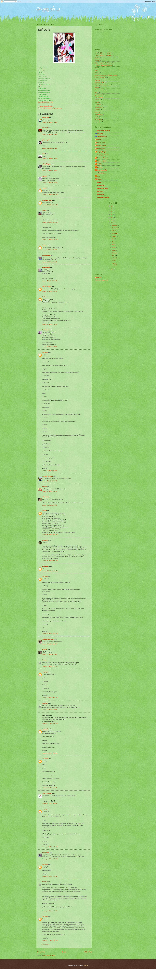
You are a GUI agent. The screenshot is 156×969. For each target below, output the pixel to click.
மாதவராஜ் (45, 540)
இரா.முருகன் (100, 194)
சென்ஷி (44, 486)
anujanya (45, 352)
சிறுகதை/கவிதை (57, 108)
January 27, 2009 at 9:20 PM (49, 491)
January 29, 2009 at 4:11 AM (49, 654)
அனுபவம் (97, 60)
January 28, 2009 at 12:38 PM (49, 644)
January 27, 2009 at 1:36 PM (49, 262)
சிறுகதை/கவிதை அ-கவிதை (102, 85)
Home (64, 952)
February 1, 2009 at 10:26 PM (49, 753)
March (114, 250)
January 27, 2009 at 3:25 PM (49, 291)
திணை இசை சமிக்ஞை (103, 197)
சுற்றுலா (97, 87)
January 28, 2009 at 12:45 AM (49, 534)
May (113, 244)
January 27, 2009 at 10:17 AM (49, 205)
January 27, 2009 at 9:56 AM (49, 182)
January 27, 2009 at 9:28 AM (49, 170)
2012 (112, 214)
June (113, 242)
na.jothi (44, 188)
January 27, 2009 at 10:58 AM (49, 222)
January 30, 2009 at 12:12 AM (49, 666)
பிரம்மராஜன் (100, 133)
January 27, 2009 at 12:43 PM (49, 250)
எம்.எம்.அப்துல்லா (46, 164)
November (115, 228)
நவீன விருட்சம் (101, 149)
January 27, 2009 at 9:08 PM (49, 470)
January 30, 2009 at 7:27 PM (49, 709)
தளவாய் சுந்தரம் (101, 142)
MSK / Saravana (46, 793)
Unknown (45, 245)
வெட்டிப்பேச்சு (98, 119)
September (115, 233)
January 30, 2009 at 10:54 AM (49, 697)
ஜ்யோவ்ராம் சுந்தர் (47, 200)
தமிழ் (43, 153)
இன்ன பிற (99, 167)
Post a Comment (45, 944)
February (114, 253)
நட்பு (96, 92)
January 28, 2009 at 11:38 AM (49, 633)
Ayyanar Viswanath (47, 476)
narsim (44, 210)
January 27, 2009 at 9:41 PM (49, 505)
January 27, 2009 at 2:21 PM (49, 281)
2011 (112, 217)
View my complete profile (101, 280)
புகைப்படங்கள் (99, 107)
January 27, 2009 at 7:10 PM (49, 324)
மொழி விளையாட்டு (102, 170)
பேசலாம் (99, 139)
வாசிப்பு (97, 117)
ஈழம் (96, 70)
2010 (112, 220)
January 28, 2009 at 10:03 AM (49, 560)
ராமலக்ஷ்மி (45, 128)
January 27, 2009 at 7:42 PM (49, 347)
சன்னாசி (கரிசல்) (101, 173)
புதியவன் (44, 176)
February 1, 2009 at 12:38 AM (50, 723)
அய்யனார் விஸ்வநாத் (102, 158)
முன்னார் (97, 112)
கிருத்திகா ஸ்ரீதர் (47, 286)
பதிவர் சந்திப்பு (99, 97)
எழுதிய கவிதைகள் (47, 108)
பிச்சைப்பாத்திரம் (101, 145)
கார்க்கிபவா (45, 566)
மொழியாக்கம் (98, 114)
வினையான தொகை (102, 188)
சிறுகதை (97, 80)
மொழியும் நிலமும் (101, 152)
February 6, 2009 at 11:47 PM (49, 911)
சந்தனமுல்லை (46, 267)
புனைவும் (97, 109)
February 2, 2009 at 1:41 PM (49, 803)
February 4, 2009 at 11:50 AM (50, 859)
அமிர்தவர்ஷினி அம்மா (48, 639)
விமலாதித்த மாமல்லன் (103, 155)
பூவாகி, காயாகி (114, 264)
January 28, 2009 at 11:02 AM (49, 571)
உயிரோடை (45, 649)
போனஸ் (114, 260)
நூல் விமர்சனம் (99, 95)
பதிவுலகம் (97, 99)
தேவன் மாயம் (45, 330)
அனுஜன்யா (49, 8)
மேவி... (44, 297)
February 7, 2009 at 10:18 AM (50, 940)
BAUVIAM (45, 729)
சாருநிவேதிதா (100, 185)
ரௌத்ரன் (45, 660)
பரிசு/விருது (98, 104)
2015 (112, 209)
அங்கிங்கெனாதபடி (102, 136)
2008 (112, 269)
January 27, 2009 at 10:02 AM (49, 194)
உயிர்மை (99, 182)
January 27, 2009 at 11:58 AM (49, 239)
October (114, 230)
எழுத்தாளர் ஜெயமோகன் (103, 130)
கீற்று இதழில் (42, 102)
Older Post (88, 952)
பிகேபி (98, 176)
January (114, 255)
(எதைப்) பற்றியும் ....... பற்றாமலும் (103, 53)
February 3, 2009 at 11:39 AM (50, 847)
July (113, 239)
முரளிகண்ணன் (46, 255)
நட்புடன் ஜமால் (46, 140)
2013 (112, 211)
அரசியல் (97, 58)
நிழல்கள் (99, 179)
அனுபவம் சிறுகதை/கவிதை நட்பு (103, 63)
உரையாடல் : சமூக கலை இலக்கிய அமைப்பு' (106, 75)
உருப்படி (97, 72)
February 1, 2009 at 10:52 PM (49, 788)
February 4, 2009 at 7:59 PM (49, 876)
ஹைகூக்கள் (98, 122)
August (114, 236)
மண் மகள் (114, 258)
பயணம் (97, 102)
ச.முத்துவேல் (45, 852)
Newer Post (40, 952)
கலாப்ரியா (99, 164)
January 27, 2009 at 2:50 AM (49, 122)
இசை (96, 67)
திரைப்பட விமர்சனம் (100, 90)
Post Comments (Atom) (49, 955)
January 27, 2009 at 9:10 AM (49, 158)
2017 (112, 206)
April (113, 247)
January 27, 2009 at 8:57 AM (49, 148)
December (115, 225)
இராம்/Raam (45, 117)
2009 (112, 223)
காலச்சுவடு (100, 191)
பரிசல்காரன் (45, 497)
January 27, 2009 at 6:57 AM (49, 134)
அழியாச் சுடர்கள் (101, 161)
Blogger (86, 965)
